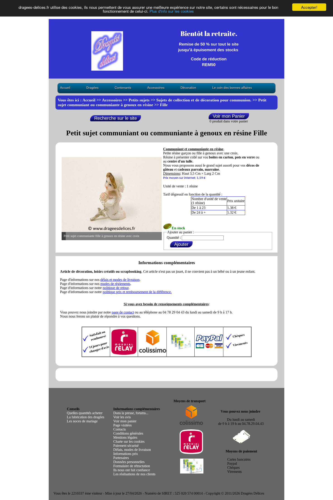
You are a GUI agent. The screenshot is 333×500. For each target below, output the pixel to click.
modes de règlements (115, 284)
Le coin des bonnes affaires (232, 87)
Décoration (188, 87)
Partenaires (121, 458)
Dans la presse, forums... (130, 413)
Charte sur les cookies (129, 441)
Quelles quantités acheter (84, 413)
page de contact (123, 312)
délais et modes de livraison (120, 280)
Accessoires (155, 87)
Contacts (119, 429)
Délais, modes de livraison (132, 450)
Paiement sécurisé (126, 445)
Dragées (92, 87)
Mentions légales (125, 437)
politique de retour (115, 288)
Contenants (123, 87)
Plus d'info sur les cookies (172, 11)
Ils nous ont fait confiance (131, 470)
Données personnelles (129, 462)
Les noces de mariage (82, 421)
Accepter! (309, 7)
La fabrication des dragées (85, 417)
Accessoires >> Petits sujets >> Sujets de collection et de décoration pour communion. (176, 100)
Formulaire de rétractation (131, 466)
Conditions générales (128, 433)
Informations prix (125, 454)
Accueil (65, 87)
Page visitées (122, 425)
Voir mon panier (124, 421)
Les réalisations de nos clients (134, 474)
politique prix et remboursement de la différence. (137, 292)
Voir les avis (122, 417)
